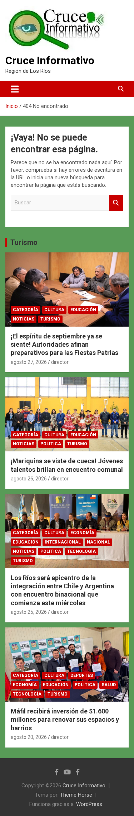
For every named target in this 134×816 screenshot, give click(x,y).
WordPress (89, 804)
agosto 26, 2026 (29, 478)
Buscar (116, 203)
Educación (83, 309)
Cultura (54, 309)
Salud (108, 684)
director (60, 362)
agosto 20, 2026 (29, 737)
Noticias (23, 319)
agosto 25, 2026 (29, 612)
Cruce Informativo (49, 60)
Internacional (63, 542)
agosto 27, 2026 (29, 362)
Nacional (98, 542)
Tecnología (81, 551)
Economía (82, 532)
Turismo (24, 242)
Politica (50, 443)
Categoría (25, 309)
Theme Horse (76, 795)
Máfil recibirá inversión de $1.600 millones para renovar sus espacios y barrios (65, 719)
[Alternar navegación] (14, 89)
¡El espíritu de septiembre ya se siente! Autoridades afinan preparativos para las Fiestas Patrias (64, 344)
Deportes (81, 675)
